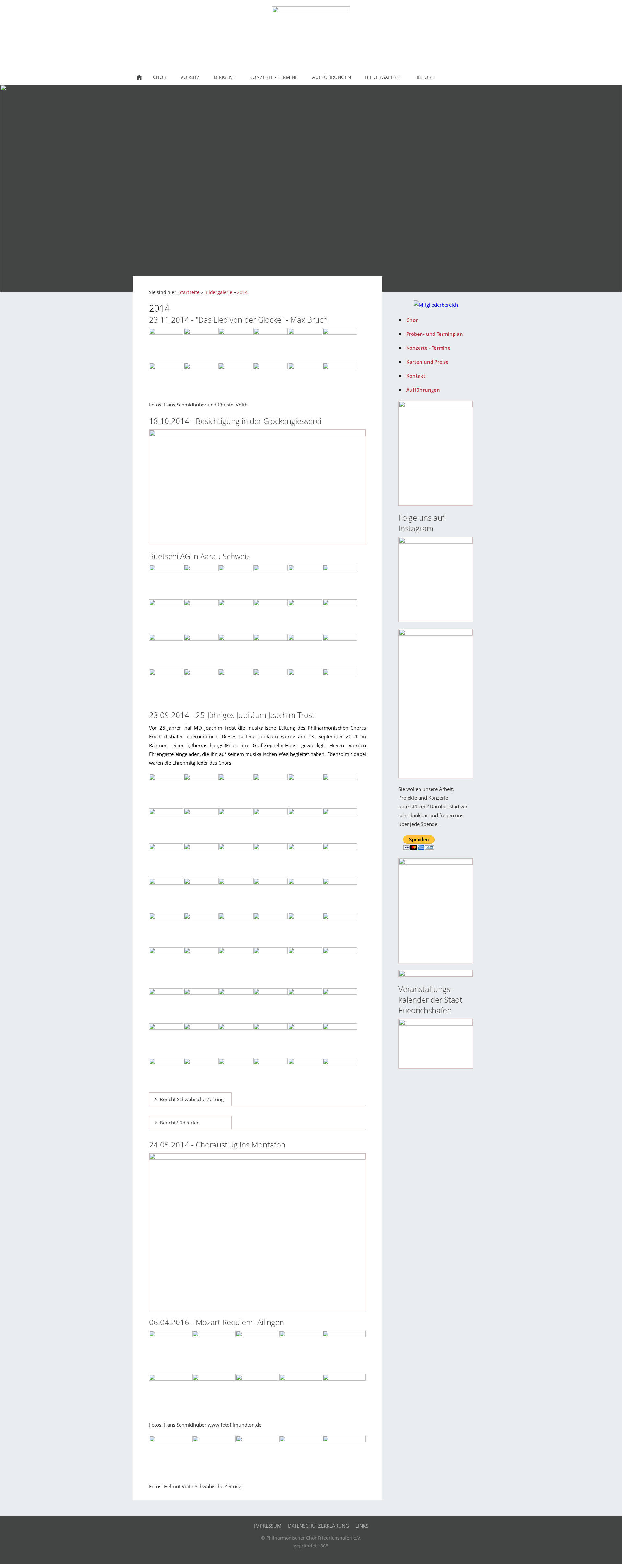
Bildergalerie (218, 292)
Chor (412, 320)
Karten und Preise (427, 362)
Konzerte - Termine (428, 348)
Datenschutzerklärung (318, 1526)
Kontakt (415, 375)
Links (361, 1526)
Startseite (189, 292)
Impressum (268, 1526)
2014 (242, 292)
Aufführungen (423, 389)
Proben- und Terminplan (434, 334)
